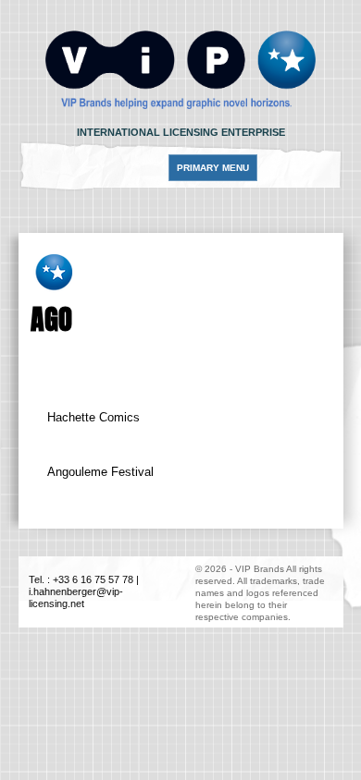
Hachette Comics (93, 417)
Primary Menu (213, 168)
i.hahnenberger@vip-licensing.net (76, 597)
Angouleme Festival (100, 472)
